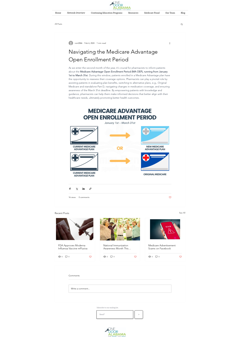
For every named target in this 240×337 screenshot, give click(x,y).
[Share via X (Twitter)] (76, 188)
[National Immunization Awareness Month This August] (120, 229)
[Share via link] (90, 188)
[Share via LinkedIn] (83, 188)
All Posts (58, 24)
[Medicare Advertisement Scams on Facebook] (165, 229)
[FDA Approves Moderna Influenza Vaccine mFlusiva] (75, 229)
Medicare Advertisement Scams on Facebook (162, 247)
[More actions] (169, 43)
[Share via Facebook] (70, 188)
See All (182, 213)
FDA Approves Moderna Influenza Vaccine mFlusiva (72, 247)
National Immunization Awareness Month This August (115, 247)
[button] (181, 24)
